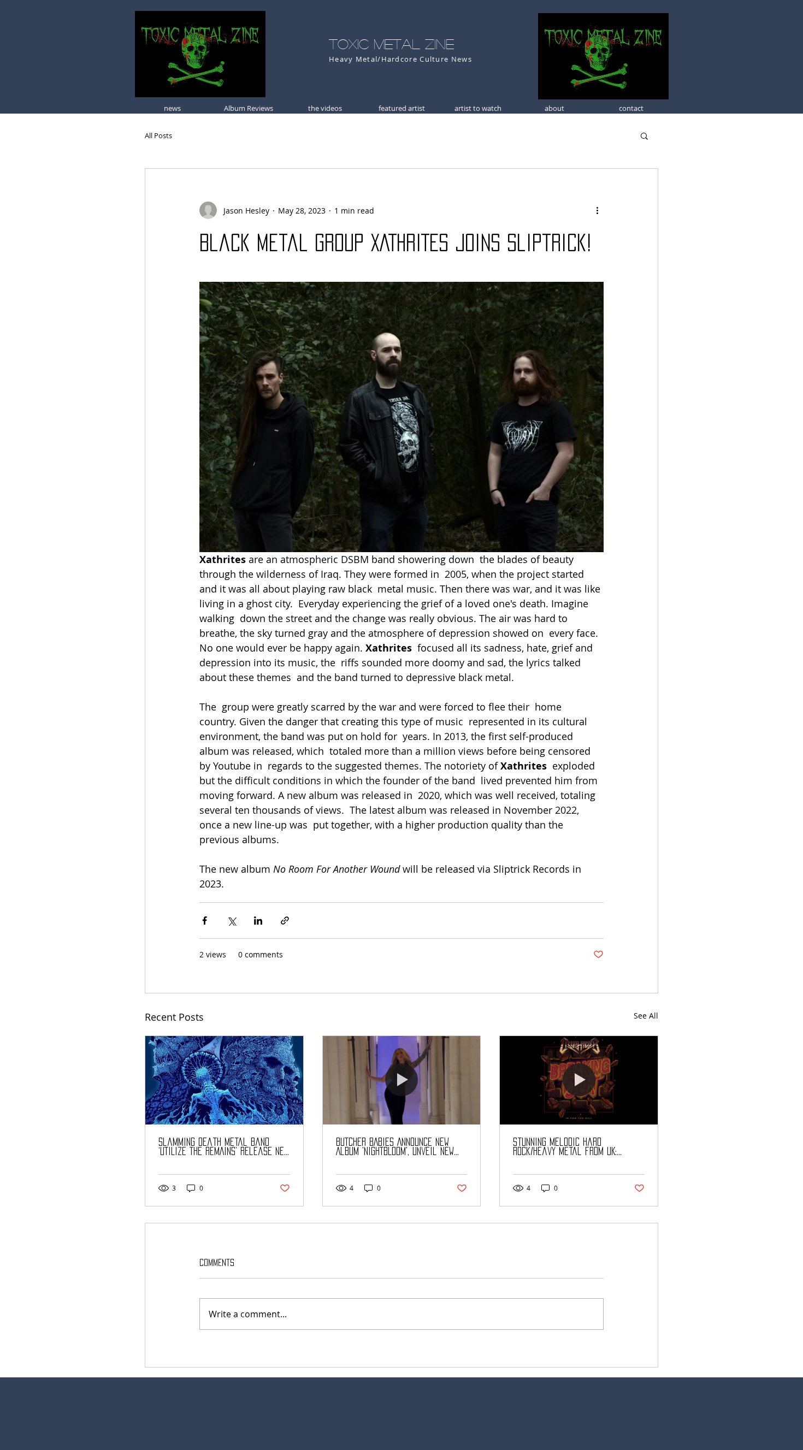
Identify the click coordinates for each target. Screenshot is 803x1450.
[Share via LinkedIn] (258, 920)
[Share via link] (285, 920)
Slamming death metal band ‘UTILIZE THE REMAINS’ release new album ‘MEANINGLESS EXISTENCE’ (223, 1147)
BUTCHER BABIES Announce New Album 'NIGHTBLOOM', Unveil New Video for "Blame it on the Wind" (395, 1147)
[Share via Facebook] (204, 920)
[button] (644, 135)
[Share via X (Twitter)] (231, 920)
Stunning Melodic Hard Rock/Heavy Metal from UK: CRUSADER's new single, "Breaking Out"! (577, 1147)
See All (646, 1015)
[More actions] (597, 210)
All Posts (158, 135)
